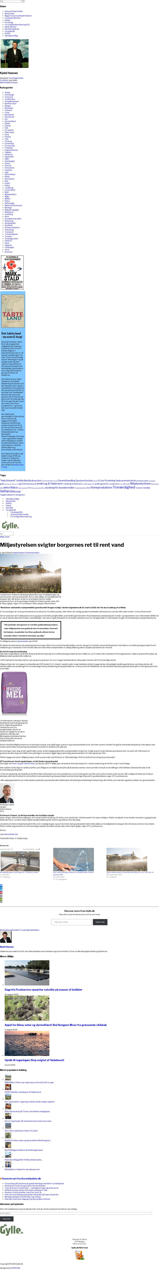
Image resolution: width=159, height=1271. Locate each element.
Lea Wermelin (125, 484)
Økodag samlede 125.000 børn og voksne (23, 1197)
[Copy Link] (79, 902)
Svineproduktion (12, 227)
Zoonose (8, 252)
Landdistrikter (114, 484)
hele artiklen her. (11, 834)
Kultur (7, 185)
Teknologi (9, 230)
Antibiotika (10, 99)
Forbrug (8, 141)
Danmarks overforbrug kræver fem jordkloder (25, 1186)
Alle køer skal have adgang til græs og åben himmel (27, 1199)
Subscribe (100, 922)
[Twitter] (79, 890)
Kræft (7, 183)
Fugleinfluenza (11, 150)
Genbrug (8, 154)
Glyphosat (9, 157)
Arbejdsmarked (12, 101)
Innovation (9, 168)
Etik (6, 128)
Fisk (6, 139)
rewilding (9, 214)
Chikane (8, 110)
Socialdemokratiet (13, 219)
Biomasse (9, 108)
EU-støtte (9, 130)
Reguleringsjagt (12, 210)
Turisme (8, 236)
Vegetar (8, 245)
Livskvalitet (10, 190)
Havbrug (6, 484)
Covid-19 (44, 481)
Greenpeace (152, 481)
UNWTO (8, 241)
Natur (7, 201)
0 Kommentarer (32, 553)
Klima (7, 177)
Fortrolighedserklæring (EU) (17, 25)
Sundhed (8, 225)
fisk (102, 480)
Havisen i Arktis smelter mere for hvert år (23, 1192)
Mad (6, 192)
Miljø (7, 196)
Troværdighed (11, 234)
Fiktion (8, 137)
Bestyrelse (9, 13)
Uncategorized (11, 239)
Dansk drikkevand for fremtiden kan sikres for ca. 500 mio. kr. (130, 872)
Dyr (6, 119)
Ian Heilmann (14, 484)
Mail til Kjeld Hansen (9, 82)
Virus (7, 250)
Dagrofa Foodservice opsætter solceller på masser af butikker (43, 989)
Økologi (8, 208)
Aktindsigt (9, 95)
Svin (88, 488)
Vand (7, 243)
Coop (7, 112)
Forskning (9, 143)
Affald (7, 92)
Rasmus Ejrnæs (36, 488)
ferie (7, 135)
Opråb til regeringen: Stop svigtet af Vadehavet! (34, 1060)
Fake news (9, 132)
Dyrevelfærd (10, 121)
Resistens (9, 212)
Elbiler (7, 123)
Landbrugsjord (88, 484)
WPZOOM (15, 1268)
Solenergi (9, 221)
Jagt (6, 172)
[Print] (79, 897)
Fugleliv (8, 152)
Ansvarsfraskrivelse (14, 11)
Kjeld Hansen (10, 27)
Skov (7, 216)
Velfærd (6, 491)
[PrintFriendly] (79, 899)
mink (1, 488)
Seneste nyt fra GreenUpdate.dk (21, 1178)
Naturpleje (9, 203)
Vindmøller (9, 247)
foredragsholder (16, 78)
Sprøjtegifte (10, 223)
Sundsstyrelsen (80, 488)
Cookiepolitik (16, 512)
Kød (6, 181)
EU (99, 480)
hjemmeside (22, 641)
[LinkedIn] (79, 888)
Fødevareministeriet (126, 480)
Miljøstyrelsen (155, 484)
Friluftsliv (9, 148)
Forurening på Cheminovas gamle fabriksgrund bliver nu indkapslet (34, 1183)
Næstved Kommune (13, 205)
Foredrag (9, 22)
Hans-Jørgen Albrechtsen (23, 763)
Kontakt (9, 508)
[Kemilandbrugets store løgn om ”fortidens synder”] (25, 859)
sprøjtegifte (51, 487)
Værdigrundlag (11, 36)
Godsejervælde (142, 481)
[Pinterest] (79, 892)
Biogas (8, 106)
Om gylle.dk (10, 31)
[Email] (79, 895)
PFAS (29, 488)
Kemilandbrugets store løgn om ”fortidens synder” (19, 872)
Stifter (8, 33)
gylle (2, 484)
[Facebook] (79, 885)
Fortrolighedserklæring (21, 517)
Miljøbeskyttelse (140, 483)
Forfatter (4, 80)
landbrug (31, 484)
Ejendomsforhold (84, 480)
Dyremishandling (66, 480)
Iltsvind (8, 165)
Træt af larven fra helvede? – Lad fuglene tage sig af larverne (32, 1188)
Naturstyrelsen (22, 488)
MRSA (7, 199)
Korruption (9, 179)
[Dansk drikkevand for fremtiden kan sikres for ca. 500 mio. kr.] (132, 859)
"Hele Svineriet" (8, 480)
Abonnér (7, 1219)
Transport (9, 232)
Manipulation (10, 194)
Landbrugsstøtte (101, 484)
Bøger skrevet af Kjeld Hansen (18, 16)
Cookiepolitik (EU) (12, 18)
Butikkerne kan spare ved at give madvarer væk (26, 1190)
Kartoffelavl (10, 174)
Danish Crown (53, 481)
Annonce (9, 97)
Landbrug (9, 188)
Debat (7, 20)
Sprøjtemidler (66, 487)
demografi (9, 115)
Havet (7, 163)
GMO (7, 159)
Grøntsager (10, 161)
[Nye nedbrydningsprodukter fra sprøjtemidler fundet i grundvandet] (78, 859)
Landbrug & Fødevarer (49, 483)
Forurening (10, 146)
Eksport (95, 481)
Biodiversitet (10, 104)
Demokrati (9, 117)
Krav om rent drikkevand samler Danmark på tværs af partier (32, 1195)
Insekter (8, 170)
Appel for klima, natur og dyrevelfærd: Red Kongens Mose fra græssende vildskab (56, 1024)
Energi (8, 126)
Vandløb (146, 488)
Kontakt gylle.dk (12, 29)
